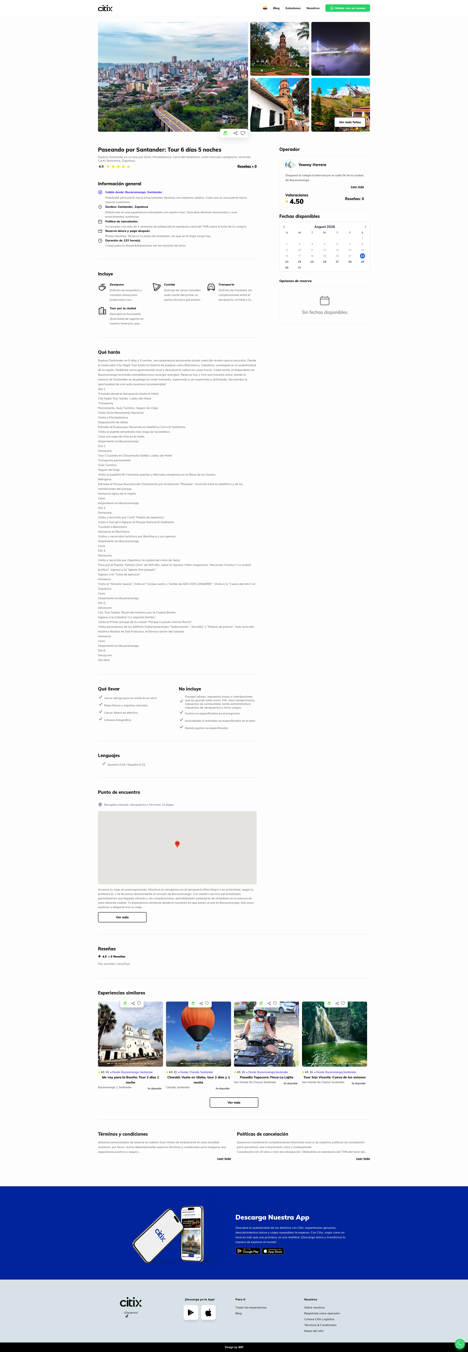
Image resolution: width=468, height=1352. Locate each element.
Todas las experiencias (251, 1307)
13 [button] (337, 249)
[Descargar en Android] (247, 1251)
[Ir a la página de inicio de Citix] (105, 8)
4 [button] (312, 244)
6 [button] (337, 244)
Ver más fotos (350, 122)
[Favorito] (243, 133)
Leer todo (224, 1158)
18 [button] (312, 255)
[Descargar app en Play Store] (191, 1312)
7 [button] (350, 244)
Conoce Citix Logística (319, 1319)
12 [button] (324, 249)
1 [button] (362, 238)
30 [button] (286, 267)
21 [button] (349, 255)
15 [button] (362, 249)
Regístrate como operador (322, 1313)
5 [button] (324, 244)
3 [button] (299, 244)
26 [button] (324, 261)
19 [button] (324, 255)
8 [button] (362, 244)
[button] (177, 844)
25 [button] (312, 261)
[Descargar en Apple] (273, 1251)
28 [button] (350, 261)
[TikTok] (127, 1316)
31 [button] (299, 267)
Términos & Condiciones (320, 1325)
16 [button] (286, 255)
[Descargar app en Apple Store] (208, 1312)
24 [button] (299, 261)
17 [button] (299, 255)
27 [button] (337, 261)
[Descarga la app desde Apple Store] (273, 1253)
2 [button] (287, 244)
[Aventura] (225, 133)
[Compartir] (235, 133)
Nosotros (313, 8)
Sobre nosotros (314, 1307)
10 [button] (299, 249)
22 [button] (362, 255)
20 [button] (337, 255)
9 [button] (287, 249)
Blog (276, 8)
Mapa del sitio (314, 1331)
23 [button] (286, 261)
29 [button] (362, 261)
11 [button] (312, 249)
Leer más (357, 187)
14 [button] (349, 249)
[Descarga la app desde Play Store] (248, 1253)
